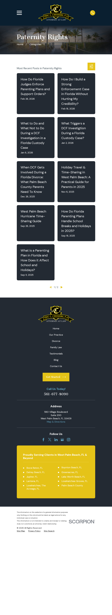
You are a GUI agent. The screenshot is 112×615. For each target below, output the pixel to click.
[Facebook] (43, 439)
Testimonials (56, 353)
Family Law (56, 347)
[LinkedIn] (56, 439)
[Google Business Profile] (62, 439)
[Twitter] (49, 439)
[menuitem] (21, 531)
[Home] (56, 12)
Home (56, 328)
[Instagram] (68, 439)
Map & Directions (56, 421)
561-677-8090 (56, 394)
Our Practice (56, 334)
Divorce (56, 341)
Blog (56, 359)
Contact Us (56, 366)
